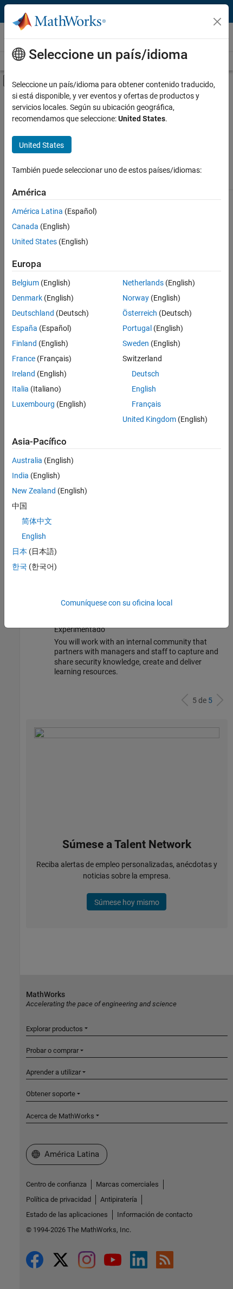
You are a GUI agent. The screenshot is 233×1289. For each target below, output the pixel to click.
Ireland (23, 373)
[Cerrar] (217, 21)
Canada (25, 226)
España (24, 328)
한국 (19, 566)
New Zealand (34, 490)
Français (146, 404)
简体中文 (37, 521)
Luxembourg (33, 404)
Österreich (139, 313)
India (20, 475)
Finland (24, 343)
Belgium (25, 282)
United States (34, 241)
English (144, 389)
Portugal (137, 328)
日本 (19, 551)
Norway (135, 298)
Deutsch (145, 373)
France (23, 358)
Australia (27, 460)
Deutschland (33, 313)
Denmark (27, 298)
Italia (20, 389)
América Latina (37, 211)
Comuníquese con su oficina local (116, 602)
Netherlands (143, 282)
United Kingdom (149, 419)
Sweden (135, 343)
